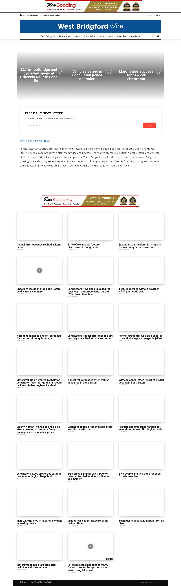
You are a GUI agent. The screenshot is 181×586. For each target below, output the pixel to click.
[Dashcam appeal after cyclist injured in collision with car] (90, 408)
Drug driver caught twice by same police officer (88, 522)
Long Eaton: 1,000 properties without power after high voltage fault (39, 475)
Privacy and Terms (146, 583)
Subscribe (149, 125)
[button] (158, 36)
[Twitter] (159, 15)
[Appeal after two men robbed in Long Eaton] (39, 226)
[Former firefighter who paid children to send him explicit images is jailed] (141, 317)
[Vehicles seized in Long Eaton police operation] (90, 75)
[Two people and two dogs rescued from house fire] (141, 455)
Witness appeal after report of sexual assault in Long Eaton (141, 381)
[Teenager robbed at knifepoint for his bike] (141, 502)
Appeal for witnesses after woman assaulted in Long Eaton (88, 381)
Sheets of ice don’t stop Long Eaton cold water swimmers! (38, 290)
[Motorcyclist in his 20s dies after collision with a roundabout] (39, 546)
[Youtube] (156, 15)
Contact (158, 583)
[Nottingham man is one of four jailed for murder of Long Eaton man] (39, 317)
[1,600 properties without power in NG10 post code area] (141, 270)
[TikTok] (147, 15)
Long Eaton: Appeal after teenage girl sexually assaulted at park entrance (90, 337)
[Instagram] (150, 15)
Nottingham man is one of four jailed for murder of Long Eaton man (39, 337)
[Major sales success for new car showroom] (139, 75)
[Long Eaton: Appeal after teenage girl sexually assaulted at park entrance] (90, 317)
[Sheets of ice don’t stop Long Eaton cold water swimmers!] (39, 270)
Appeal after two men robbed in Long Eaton (39, 246)
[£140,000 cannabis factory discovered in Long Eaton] (90, 226)
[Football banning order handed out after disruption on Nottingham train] (141, 408)
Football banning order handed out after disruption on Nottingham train (140, 428)
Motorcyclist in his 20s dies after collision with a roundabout (36, 566)
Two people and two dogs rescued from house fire (140, 475)
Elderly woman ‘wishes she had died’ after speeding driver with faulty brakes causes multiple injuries (39, 429)
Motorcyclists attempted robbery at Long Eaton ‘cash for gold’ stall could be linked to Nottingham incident (39, 382)
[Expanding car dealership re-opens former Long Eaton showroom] (141, 226)
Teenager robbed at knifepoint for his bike (141, 522)
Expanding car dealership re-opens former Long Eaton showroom (140, 246)
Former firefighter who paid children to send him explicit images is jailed (140, 337)
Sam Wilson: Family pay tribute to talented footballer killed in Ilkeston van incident (89, 476)
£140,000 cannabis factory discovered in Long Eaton (84, 246)
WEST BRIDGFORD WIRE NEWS (35, 141)
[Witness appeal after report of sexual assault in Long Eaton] (141, 361)
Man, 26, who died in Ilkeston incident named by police (39, 522)
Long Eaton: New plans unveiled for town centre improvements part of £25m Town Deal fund (89, 291)
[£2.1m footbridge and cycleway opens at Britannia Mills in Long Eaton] (41, 75)
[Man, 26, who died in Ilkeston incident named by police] (39, 502)
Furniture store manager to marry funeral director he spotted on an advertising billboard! (88, 567)
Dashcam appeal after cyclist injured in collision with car (90, 428)
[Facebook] (153, 15)
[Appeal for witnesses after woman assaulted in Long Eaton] (90, 361)
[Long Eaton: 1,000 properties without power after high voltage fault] (39, 455)
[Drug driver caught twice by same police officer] (90, 502)
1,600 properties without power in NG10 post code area (139, 290)
